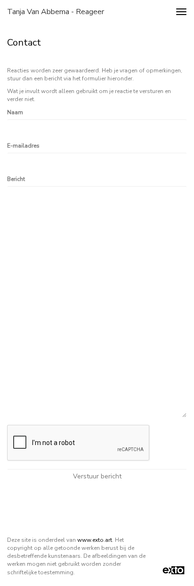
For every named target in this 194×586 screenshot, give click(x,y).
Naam (15, 112)
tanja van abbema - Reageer (55, 12)
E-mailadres (23, 145)
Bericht (16, 179)
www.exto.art (94, 540)
